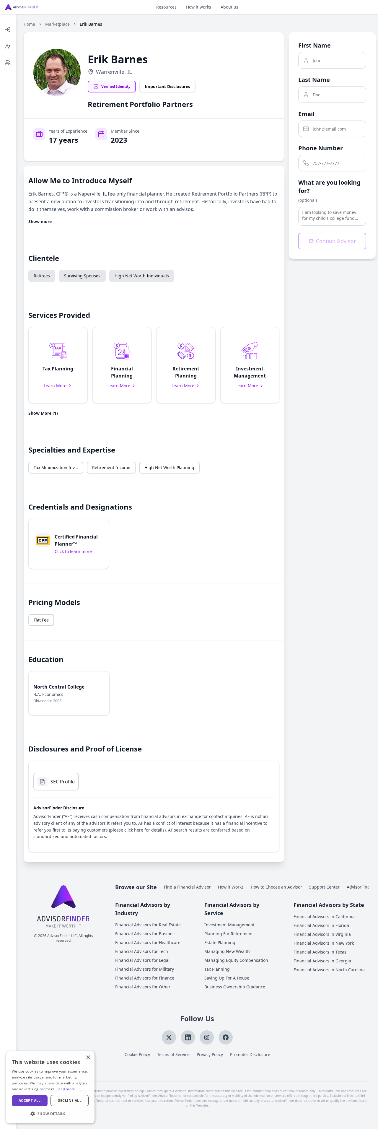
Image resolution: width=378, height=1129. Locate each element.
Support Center (324, 887)
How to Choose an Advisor (276, 887)
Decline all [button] (70, 1100)
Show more (40, 221)
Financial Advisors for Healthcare (147, 942)
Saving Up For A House (226, 978)
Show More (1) (43, 413)
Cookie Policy (137, 1054)
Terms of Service (173, 1054)
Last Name (314, 80)
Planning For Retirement (228, 933)
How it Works (231, 887)
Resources (166, 7)
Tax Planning (217, 969)
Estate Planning (219, 942)
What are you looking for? (329, 186)
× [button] (88, 1057)
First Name (314, 45)
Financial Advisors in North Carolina (329, 969)
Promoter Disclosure (250, 1054)
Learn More (55, 385)
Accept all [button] (30, 1100)
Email (306, 114)
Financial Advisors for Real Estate (148, 925)
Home (29, 24)
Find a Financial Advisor (187, 887)
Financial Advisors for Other (142, 987)
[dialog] (50, 1087)
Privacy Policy (210, 1054)
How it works (198, 7)
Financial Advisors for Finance (144, 978)
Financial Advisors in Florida (321, 925)
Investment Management (229, 925)
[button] (58, 365)
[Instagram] (207, 1037)
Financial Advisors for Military (144, 969)
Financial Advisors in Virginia (322, 934)
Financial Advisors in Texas (320, 952)
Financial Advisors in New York (324, 943)
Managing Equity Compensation (236, 960)
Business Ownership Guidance (234, 987)
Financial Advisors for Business (146, 933)
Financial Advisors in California (324, 916)
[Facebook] (226, 1037)
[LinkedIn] (188, 1037)
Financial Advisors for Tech (141, 951)
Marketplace (57, 24)
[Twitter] (169, 1037)
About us (229, 7)
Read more (65, 1088)
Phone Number (320, 148)
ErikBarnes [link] (91, 24)
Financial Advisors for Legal (142, 960)
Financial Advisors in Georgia (322, 961)
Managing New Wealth (227, 951)
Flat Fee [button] (41, 620)
